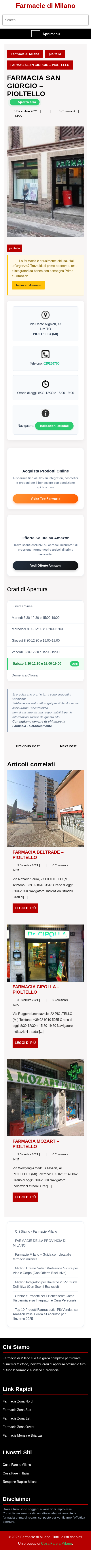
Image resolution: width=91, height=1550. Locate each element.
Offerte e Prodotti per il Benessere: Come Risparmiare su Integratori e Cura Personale (44, 1298)
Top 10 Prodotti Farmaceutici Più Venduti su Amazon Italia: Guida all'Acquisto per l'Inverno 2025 (45, 1314)
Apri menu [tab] (51, 34)
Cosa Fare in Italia (16, 1473)
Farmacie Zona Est (16, 1418)
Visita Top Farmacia (45, 498)
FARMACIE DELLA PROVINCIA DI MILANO (39, 1243)
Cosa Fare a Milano (17, 1464)
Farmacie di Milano (45, 5)
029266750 (51, 363)
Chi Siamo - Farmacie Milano (36, 1231)
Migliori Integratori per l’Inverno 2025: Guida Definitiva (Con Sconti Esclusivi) (45, 1284)
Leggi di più (26, 909)
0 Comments (60, 865)
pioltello (55, 54)
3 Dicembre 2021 (26, 111)
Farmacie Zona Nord (17, 1401)
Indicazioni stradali (54, 425)
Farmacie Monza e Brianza (22, 1435)
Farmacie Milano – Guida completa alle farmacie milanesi (42, 1257)
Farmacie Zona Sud (17, 1410)
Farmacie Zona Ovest (18, 1427)
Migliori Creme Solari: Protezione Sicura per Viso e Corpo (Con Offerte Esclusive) (45, 1270)
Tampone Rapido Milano (20, 1482)
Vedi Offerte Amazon (45, 565)
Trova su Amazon (28, 285)
